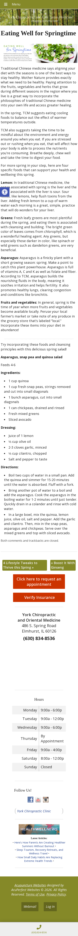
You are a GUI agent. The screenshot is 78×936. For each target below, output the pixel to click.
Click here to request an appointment (39, 581)
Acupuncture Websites (30, 885)
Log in (50, 906)
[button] (4, 192)
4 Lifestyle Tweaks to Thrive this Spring (20, 565)
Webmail (30, 906)
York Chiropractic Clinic (34, 811)
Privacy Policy (56, 894)
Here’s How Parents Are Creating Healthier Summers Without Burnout (39, 844)
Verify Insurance (39, 597)
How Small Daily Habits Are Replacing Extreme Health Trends (39, 859)
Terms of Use (35, 894)
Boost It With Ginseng (63, 565)
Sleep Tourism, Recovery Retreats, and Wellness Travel (40, 851)
